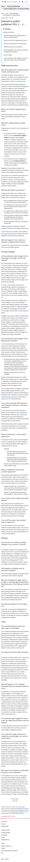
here (14, 714)
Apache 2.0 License (24, 810)
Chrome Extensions (13, 6)
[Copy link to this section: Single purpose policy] (19, 66)
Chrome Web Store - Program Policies (16, 8)
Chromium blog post (20, 81)
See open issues (4, 826)
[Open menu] (2, 2)
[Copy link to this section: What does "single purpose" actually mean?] (7, 125)
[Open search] (19, 2)
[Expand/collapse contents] (11, 29)
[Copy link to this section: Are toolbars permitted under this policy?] (2, 654)
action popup (14, 674)
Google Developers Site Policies (17, 811)
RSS (2, 853)
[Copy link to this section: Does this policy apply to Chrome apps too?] (5, 606)
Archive (3, 837)
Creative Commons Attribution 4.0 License (19, 808)
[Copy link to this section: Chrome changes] (16, 252)
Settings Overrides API (12, 397)
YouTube (3, 848)
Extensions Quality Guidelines (15, 114)
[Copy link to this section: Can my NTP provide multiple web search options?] (8, 500)
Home (2, 13)
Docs (3, 6)
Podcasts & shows (5, 839)
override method (22, 310)
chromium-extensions (10, 233)
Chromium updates (5, 832)
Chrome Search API (21, 414)
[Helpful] (10, 18)
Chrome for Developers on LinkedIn (9, 850)
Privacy (7, 859)
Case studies (4, 835)
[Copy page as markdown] (23, 24)
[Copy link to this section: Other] (7, 622)
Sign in (26, 1)
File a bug (3, 823)
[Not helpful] (12, 18)
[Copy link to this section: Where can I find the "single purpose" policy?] (7, 111)
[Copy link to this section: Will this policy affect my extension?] (26, 190)
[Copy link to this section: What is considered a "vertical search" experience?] (10, 436)
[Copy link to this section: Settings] (8, 538)
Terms (2, 859)
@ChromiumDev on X (6, 846)
